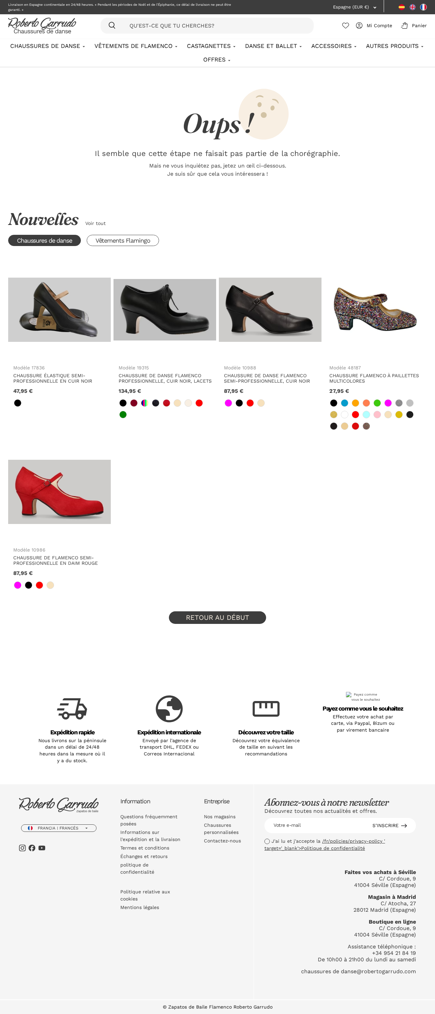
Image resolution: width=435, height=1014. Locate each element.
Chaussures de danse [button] (44, 240)
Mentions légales (139, 907)
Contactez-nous (222, 840)
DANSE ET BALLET (271, 45)
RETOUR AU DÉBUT (217, 617)
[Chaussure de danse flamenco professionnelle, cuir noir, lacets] (165, 309)
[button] (412, 25)
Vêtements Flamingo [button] (122, 240)
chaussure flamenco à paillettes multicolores (374, 378)
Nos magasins (220, 816)
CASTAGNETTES (209, 45)
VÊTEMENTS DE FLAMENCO (133, 45)
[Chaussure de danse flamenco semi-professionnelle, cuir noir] (270, 309)
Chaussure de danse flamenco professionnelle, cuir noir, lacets (165, 378)
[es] (401, 7)
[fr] (423, 7)
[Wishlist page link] (345, 25)
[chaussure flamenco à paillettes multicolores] (375, 309)
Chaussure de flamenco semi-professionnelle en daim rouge (55, 560)
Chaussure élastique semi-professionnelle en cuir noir (52, 378)
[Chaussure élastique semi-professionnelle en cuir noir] (59, 309)
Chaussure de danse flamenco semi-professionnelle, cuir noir (267, 378)
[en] (412, 7)
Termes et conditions (144, 848)
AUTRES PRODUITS (392, 45)
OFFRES (214, 59)
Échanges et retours (144, 856)
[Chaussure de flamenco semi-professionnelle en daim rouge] (59, 492)
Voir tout (95, 223)
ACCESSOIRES (331, 45)
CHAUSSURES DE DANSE (45, 45)
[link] (17, 403)
